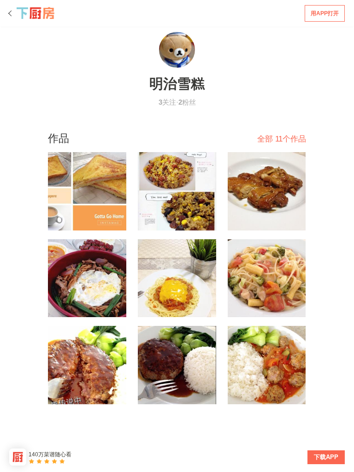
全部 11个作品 (281, 139)
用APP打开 (325, 13)
